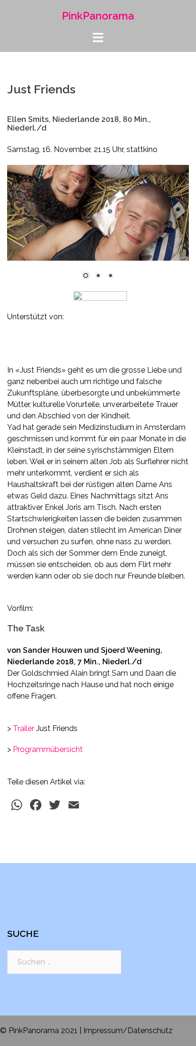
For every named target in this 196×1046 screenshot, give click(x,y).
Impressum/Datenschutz (128, 1030)
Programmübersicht (48, 749)
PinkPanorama (98, 16)
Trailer (23, 728)
